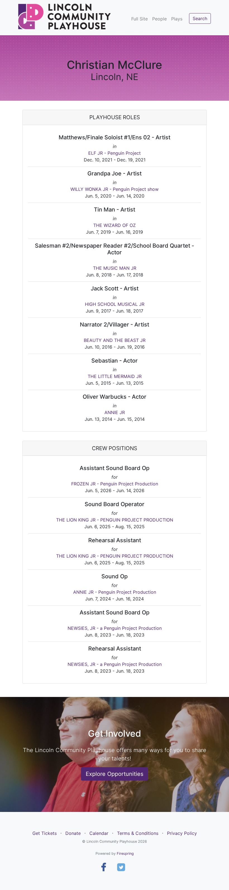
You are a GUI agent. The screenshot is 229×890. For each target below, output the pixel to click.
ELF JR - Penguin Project (114, 153)
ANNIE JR (114, 412)
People (159, 19)
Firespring (125, 853)
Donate (73, 833)
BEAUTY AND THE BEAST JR (114, 340)
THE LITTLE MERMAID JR (115, 376)
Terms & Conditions (137, 833)
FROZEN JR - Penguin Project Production (114, 484)
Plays (176, 19)
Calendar (98, 833)
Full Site (139, 19)
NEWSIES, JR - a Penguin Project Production (115, 628)
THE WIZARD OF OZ (114, 225)
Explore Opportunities (114, 774)
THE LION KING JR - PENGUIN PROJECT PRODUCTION (114, 520)
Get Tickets (44, 833)
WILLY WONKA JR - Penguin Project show (114, 189)
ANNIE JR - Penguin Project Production (114, 592)
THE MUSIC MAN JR (114, 268)
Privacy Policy (182, 833)
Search (200, 18)
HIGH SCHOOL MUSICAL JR (114, 304)
